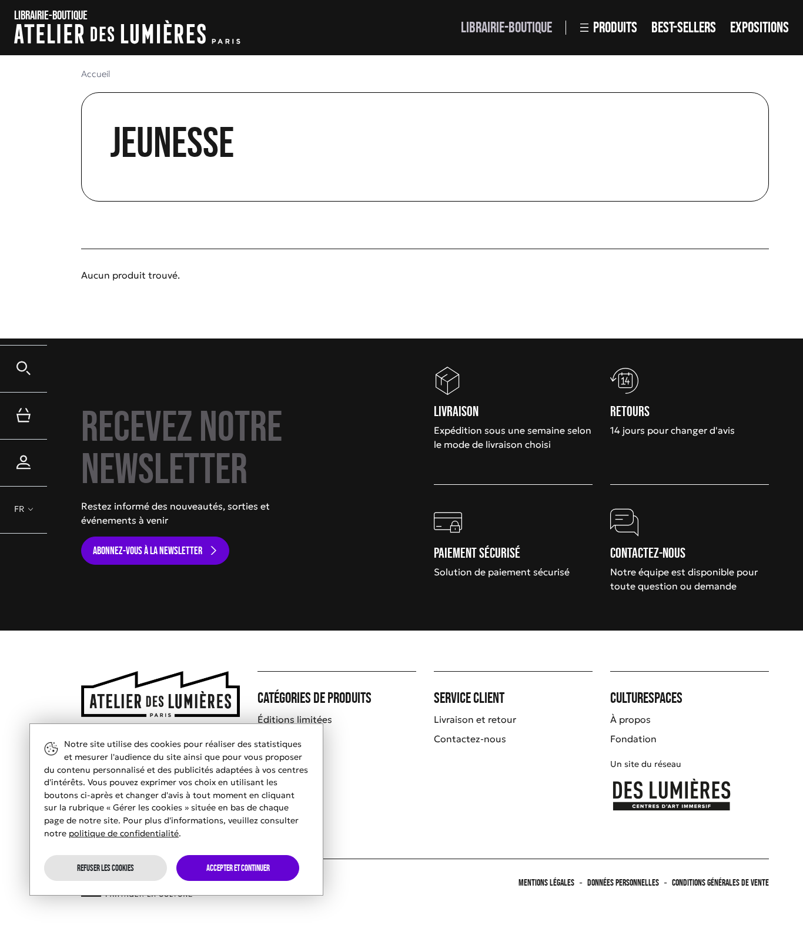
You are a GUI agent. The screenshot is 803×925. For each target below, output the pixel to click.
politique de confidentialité (124, 833)
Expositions (759, 27)
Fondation (633, 739)
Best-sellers (683, 27)
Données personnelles (623, 882)
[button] (23, 368)
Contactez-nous (470, 739)
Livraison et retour (475, 719)
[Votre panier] (23, 415)
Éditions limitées (294, 719)
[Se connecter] (23, 462)
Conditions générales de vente (720, 882)
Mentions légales (546, 882)
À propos (630, 719)
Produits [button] (615, 27)
